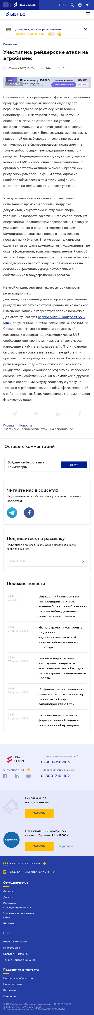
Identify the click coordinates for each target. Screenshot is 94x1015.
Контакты (9, 996)
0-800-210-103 (55, 762)
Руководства (11, 947)
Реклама (8, 923)
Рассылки (9, 990)
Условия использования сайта (18, 915)
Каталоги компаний (15, 953)
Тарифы (39, 813)
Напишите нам (12, 984)
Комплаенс (11, 44)
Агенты (8, 891)
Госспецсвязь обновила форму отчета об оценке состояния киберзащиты (58, 720)
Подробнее (66, 846)
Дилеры (8, 897)
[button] (6, 4)
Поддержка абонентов (18, 978)
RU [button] (61, 5)
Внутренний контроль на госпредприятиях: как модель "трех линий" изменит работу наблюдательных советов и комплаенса (62, 606)
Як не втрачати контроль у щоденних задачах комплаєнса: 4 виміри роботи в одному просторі (60, 637)
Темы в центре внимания (19, 959)
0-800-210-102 (55, 776)
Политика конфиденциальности (17, 905)
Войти (74, 464)
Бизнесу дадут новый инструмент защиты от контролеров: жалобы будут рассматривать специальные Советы (62, 668)
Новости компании (15, 941)
